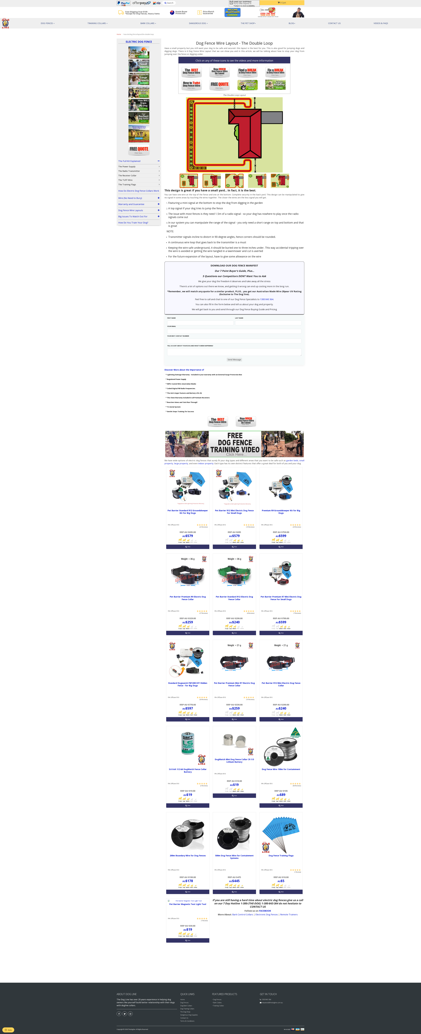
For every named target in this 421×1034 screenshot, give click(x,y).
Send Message (234, 359)
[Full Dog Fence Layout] (189, 181)
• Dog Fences (216, 999)
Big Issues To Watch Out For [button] (132, 216)
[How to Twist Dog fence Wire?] (192, 85)
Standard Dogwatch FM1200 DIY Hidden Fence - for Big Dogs (187, 684)
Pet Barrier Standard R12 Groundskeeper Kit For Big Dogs (188, 511)
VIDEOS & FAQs (381, 23)
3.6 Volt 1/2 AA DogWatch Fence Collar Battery (188, 770)
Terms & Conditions (187, 1021)
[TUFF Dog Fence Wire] (192, 72)
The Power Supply (126, 166)
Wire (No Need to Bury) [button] (130, 198)
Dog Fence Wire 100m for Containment (281, 769)
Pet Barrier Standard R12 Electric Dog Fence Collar (234, 598)
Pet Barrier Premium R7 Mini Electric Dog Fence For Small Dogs (281, 598)
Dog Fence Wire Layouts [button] (130, 210)
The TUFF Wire (125, 180)
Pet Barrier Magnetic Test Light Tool (187, 904)
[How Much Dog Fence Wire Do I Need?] (220, 72)
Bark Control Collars (242, 914)
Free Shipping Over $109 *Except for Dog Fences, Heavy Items (142, 13)
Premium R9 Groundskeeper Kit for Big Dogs (281, 511)
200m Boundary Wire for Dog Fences (188, 855)
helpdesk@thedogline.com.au (272, 1003)
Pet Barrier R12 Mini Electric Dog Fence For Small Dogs (234, 511)
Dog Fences (47, 23)
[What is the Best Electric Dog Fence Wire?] (220, 421)
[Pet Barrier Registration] (234, 444)
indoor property (205, 463)
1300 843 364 (266, 299)
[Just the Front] (257, 180)
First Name (171, 318)
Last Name (239, 318)
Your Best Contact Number (178, 336)
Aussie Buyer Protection (181, 12)
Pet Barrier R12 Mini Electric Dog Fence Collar (281, 684)
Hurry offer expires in (243, 3)
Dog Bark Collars (186, 1006)
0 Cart (283, 2)
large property (181, 463)
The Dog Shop (185, 1012)
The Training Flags (127, 184)
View (188, 547)
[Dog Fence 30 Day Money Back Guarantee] (220, 85)
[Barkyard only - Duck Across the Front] (211, 180)
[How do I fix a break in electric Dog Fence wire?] (276, 72)
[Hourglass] (234, 181)
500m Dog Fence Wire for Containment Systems (234, 856)
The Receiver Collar (127, 175)
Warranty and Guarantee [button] (131, 204)
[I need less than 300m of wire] (248, 85)
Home (119, 34)
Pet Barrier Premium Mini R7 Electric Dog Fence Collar (234, 684)
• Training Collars (218, 1006)
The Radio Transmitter (129, 171)
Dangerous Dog (198, 23)
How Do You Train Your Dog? (133, 222)
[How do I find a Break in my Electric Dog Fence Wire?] (248, 72)
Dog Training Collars (187, 1009)
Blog (291, 23)
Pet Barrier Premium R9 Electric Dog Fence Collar (188, 598)
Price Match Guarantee (208, 12)
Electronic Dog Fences (266, 914)
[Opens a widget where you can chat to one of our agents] (8, 1030)
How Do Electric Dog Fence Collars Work (138, 190)
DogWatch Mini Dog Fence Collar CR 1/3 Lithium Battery (234, 760)
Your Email (171, 326)
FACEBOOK (265, 910)
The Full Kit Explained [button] (129, 161)
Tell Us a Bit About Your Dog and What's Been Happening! (190, 346)
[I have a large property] (276, 85)
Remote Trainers (289, 914)
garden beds (292, 460)
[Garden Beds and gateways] (280, 180)
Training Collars (96, 23)
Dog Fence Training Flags (281, 855)
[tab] (139, 161)
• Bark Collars (217, 1003)
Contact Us (334, 23)
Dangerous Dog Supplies (189, 1015)
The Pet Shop (248, 23)
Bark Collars (147, 23)
